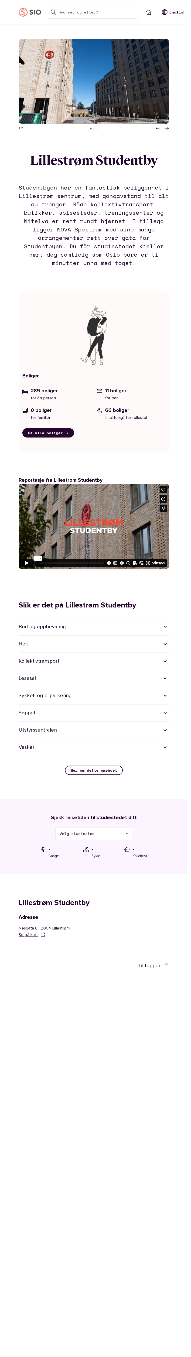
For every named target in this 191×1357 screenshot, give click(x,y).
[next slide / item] (167, 128)
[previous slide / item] (158, 128)
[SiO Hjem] (30, 12)
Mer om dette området (94, 770)
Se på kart (28, 934)
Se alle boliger (45, 433)
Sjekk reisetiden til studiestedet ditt (94, 817)
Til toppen (149, 966)
